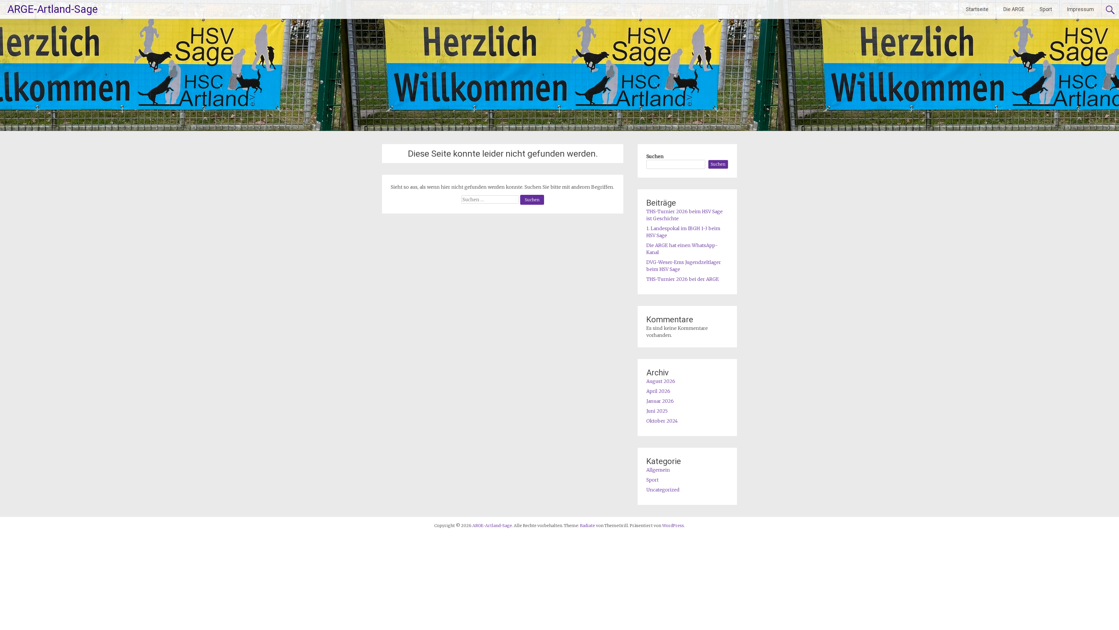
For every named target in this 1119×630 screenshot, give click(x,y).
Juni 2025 (657, 411)
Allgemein (658, 470)
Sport (1045, 9)
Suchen (655, 156)
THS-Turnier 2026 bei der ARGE (682, 279)
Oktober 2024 (662, 421)
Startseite (977, 9)
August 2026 (660, 381)
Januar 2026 (660, 401)
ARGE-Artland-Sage (52, 9)
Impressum (1080, 9)
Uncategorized (663, 490)
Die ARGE (1014, 9)
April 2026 (658, 391)
